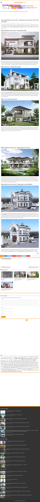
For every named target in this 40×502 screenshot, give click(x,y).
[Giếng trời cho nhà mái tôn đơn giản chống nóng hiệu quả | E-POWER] (2, 423)
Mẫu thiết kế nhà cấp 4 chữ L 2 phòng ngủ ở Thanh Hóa (15, 434)
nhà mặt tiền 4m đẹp (9, 367)
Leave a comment (24, 23)
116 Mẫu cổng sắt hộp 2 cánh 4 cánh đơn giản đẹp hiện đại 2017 (16, 418)
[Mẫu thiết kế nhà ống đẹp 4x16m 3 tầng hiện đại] (2, 416)
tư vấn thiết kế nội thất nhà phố (20, 370)
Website (2, 313)
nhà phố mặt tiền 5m (24, 367)
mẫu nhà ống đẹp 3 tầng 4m (11, 365)
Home (1, 11)
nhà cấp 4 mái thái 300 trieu (20, 366)
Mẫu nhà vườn (18, 23)
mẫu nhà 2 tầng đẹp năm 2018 (7, 258)
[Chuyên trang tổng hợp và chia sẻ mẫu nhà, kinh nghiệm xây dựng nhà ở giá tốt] (20, 2)
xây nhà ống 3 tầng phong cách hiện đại (11, 371)
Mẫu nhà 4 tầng (8, 358)
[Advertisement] (20, 15)
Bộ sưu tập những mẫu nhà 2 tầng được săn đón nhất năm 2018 (7, 289)
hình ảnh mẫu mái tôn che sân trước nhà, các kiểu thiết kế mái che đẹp (18, 426)
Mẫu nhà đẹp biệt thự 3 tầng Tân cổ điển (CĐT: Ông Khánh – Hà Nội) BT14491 (19, 495)
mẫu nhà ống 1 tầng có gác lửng (21, 364)
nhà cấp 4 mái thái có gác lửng (31, 366)
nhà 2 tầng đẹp (11, 366)
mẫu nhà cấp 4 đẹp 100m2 (10, 361)
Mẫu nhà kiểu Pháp (22, 361)
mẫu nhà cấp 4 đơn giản (16, 360)
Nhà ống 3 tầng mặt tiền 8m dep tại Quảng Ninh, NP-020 (15, 460)
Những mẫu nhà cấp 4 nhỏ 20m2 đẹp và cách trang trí (6, 267)
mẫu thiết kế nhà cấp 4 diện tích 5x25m (28, 365)
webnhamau (3, 23)
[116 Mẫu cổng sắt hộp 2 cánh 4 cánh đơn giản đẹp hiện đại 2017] (2, 420)
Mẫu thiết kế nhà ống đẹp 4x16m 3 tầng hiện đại (14, 414)
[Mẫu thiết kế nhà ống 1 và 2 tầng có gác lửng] (2, 412)
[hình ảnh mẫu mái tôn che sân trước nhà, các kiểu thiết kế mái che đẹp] (2, 427)
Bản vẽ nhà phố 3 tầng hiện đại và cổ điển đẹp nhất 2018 (15, 441)
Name (2, 307)
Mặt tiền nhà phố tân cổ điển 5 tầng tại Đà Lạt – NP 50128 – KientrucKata (18, 491)
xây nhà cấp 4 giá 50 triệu (28, 370)
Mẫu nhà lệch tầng (30, 361)
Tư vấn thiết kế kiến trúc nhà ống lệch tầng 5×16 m (14, 475)
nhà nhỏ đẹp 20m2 (18, 367)
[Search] (27, 320)
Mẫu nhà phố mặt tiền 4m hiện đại (11, 479)
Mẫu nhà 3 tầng (26, 356)
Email (2, 310)
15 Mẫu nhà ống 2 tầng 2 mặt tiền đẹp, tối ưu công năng (19, 279)
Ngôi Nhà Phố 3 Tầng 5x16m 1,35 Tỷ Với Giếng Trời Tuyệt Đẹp (16, 471)
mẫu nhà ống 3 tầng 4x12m (30, 364)
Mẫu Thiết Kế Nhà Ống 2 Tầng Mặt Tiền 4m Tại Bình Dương (16, 483)
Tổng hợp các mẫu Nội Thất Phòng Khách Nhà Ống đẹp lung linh (17, 487)
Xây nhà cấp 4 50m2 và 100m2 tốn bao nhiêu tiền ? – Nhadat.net (16, 464)
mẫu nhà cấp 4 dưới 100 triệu (31, 358)
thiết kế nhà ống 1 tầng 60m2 (25, 369)
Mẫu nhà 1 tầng (5, 11)
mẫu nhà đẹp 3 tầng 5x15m (11, 364)
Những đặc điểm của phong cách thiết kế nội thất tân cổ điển (16, 445)
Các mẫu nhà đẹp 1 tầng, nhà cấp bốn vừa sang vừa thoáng (16, 456)
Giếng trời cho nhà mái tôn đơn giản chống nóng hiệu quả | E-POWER (17, 422)
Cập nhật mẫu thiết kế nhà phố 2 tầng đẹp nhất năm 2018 (32, 279)
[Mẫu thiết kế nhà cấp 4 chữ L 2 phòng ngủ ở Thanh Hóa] (2, 435)
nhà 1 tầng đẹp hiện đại (5, 366)
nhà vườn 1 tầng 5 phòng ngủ (32, 367)
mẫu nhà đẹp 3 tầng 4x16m (25, 363)
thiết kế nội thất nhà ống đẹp (9, 370)
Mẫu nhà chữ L (13, 358)
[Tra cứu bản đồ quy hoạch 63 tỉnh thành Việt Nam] (20, 6)
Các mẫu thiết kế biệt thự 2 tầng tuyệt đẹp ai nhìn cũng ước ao (33, 267)
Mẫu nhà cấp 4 (19, 358)
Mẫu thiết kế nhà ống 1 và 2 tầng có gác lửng (13, 410)
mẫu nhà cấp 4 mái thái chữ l (5, 360)
